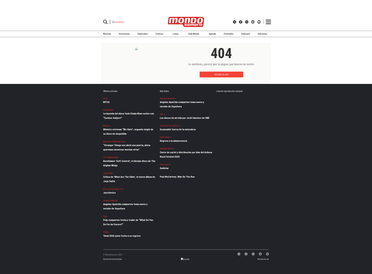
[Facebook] (246, 254)
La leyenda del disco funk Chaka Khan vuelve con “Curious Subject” (128, 115)
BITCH (106, 102)
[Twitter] (238, 254)
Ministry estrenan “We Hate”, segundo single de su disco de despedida (128, 131)
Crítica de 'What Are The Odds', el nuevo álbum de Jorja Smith (129, 179)
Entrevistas (124, 34)
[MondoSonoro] (186, 22)
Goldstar (164, 168)
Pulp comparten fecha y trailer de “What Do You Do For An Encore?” (128, 222)
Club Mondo (193, 34)
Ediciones (262, 34)
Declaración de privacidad (112, 259)
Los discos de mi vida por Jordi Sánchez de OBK (184, 117)
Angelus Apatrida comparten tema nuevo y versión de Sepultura (125, 206)
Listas (175, 34)
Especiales (143, 34)
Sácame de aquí (221, 74)
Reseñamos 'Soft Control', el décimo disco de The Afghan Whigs (129, 163)
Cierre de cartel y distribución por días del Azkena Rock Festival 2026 (186, 154)
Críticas (159, 34)
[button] (118, 21)
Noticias (107, 34)
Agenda (212, 34)
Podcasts (245, 34)
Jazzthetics (109, 192)
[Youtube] (267, 254)
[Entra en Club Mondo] (182, 259)
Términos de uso (263, 259)
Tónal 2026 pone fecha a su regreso (122, 235)
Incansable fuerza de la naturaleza (178, 129)
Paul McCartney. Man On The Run (177, 176)
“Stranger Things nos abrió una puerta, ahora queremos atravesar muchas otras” (126, 147)
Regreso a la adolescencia (173, 140)
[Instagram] (253, 254)
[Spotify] (260, 254)
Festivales (228, 34)
